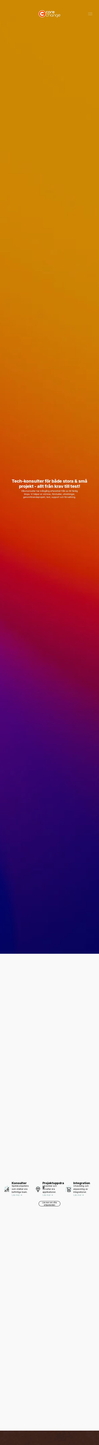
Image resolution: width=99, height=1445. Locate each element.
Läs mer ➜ (47, 1195)
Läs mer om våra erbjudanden (49, 1203)
